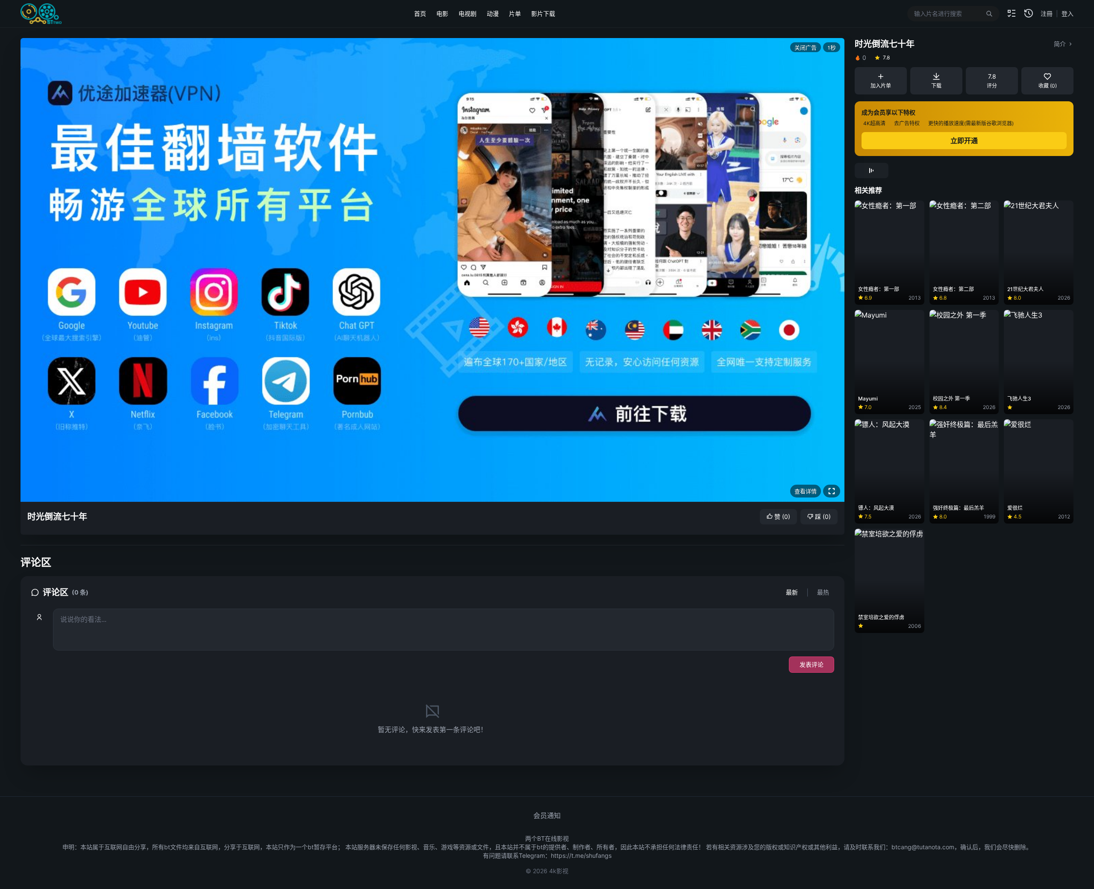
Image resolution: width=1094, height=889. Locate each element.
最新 (792, 592)
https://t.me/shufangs (581, 855)
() (782, 516)
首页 (420, 13)
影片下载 (543, 13)
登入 (1067, 13)
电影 (442, 13)
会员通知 (547, 815)
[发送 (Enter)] (554, 499)
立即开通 (964, 140)
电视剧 (467, 13)
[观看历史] (1028, 14)
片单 (515, 13)
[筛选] (1011, 14)
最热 (823, 592)
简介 (1060, 43)
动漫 (493, 13)
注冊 (1047, 13)
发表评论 (811, 664)
